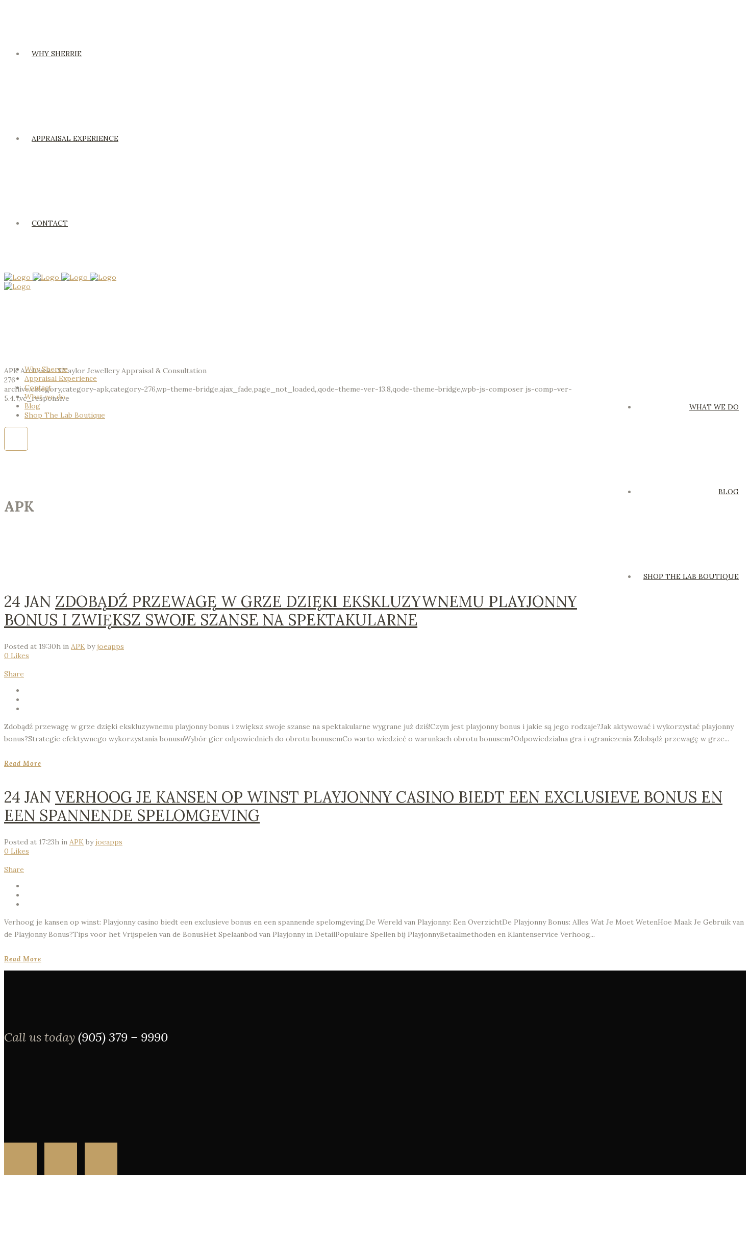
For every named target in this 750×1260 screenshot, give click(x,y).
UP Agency (62, 1246)
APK (78, 646)
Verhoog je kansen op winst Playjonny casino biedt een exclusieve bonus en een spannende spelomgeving (363, 806)
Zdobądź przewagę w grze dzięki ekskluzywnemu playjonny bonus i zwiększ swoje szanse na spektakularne (290, 610)
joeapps (110, 646)
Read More (22, 763)
